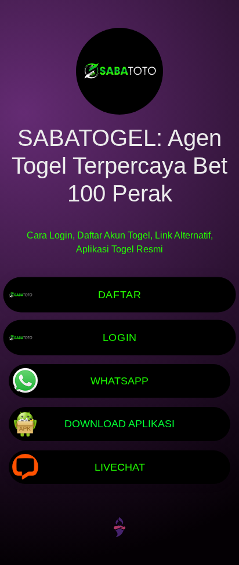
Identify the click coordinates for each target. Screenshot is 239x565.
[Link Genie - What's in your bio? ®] (119, 526)
